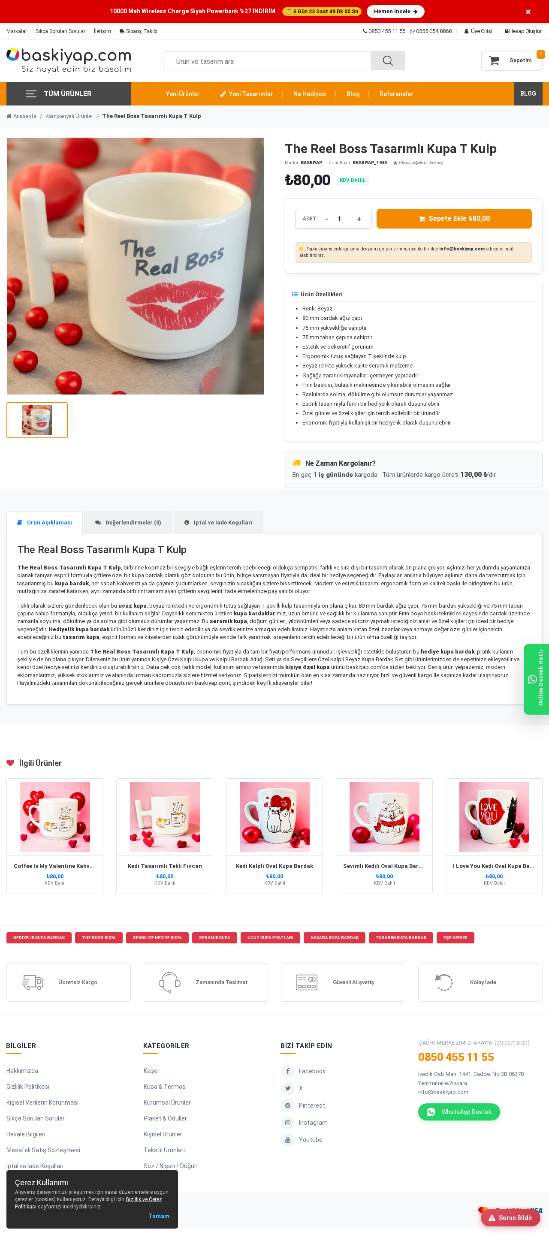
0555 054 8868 (434, 31)
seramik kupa (214, 937)
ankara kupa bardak (335, 937)
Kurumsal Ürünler (167, 1102)
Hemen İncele (393, 11)
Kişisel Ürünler (163, 1134)
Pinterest (312, 1105)
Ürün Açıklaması (49, 522)
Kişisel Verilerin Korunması (42, 1102)
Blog (353, 94)
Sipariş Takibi (141, 31)
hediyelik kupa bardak (39, 937)
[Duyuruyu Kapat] (528, 11)
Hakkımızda (22, 1070)
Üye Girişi (481, 31)
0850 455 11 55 (386, 31)
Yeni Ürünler (183, 94)
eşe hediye (455, 937)
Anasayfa (24, 116)
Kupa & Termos (165, 1086)
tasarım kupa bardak (401, 937)
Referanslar (396, 94)
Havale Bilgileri (25, 1134)
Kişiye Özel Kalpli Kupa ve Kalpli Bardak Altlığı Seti (213, 659)
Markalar (16, 31)
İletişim (102, 31)
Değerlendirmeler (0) (132, 522)
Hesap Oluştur (524, 31)
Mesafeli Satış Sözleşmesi (43, 1150)
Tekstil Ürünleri (164, 1150)
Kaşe (150, 1070)
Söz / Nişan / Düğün (171, 1166)
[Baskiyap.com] (68, 60)
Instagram (313, 1122)
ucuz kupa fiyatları (270, 937)
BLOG (528, 93)
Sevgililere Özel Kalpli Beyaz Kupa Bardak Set (347, 659)
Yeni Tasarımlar (250, 94)
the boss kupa (99, 937)
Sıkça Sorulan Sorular (60, 31)
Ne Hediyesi (309, 94)
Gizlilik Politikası (27, 1086)
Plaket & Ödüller (165, 1118)
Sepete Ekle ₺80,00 (459, 218)
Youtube (311, 1139)
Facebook (312, 1071)
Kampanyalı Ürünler (69, 116)
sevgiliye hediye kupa (157, 937)
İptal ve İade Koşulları (223, 522)
